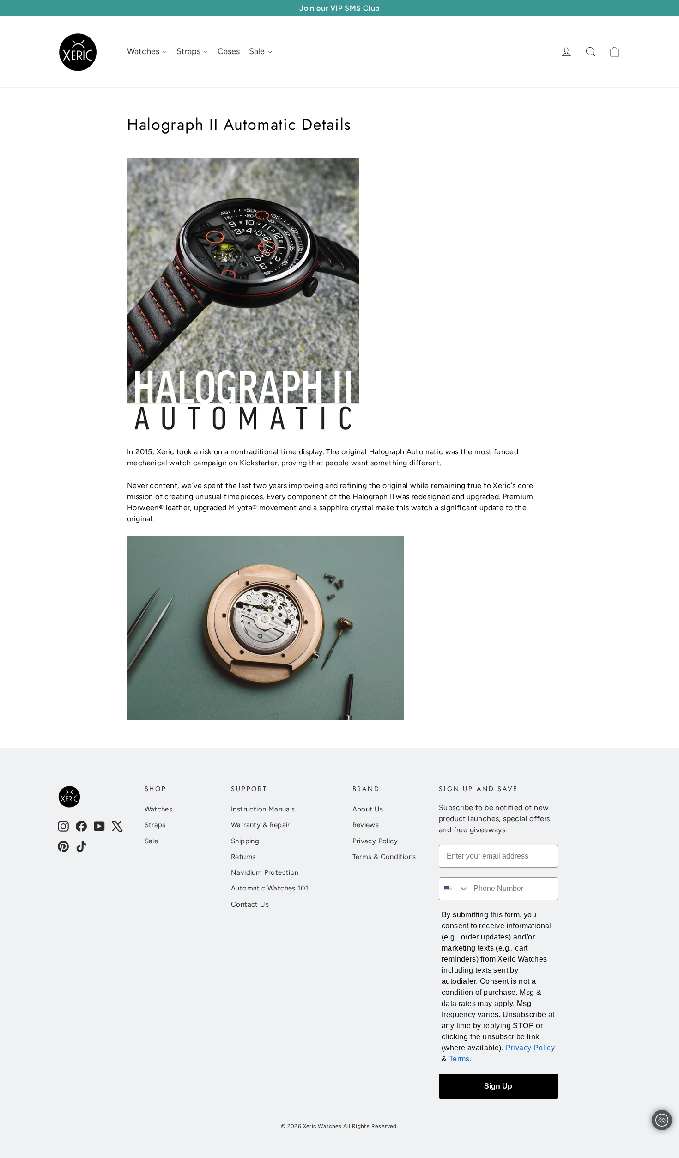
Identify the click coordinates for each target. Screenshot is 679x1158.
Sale (151, 841)
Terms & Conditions (384, 857)
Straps (155, 825)
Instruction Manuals (263, 809)
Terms (459, 1059)
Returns (243, 857)
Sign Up (498, 1086)
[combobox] (454, 889)
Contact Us (250, 904)
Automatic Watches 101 (269, 888)
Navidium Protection (265, 872)
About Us (367, 809)
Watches (159, 809)
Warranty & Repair (260, 825)
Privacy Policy (375, 841)
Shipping (245, 841)
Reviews (365, 825)
